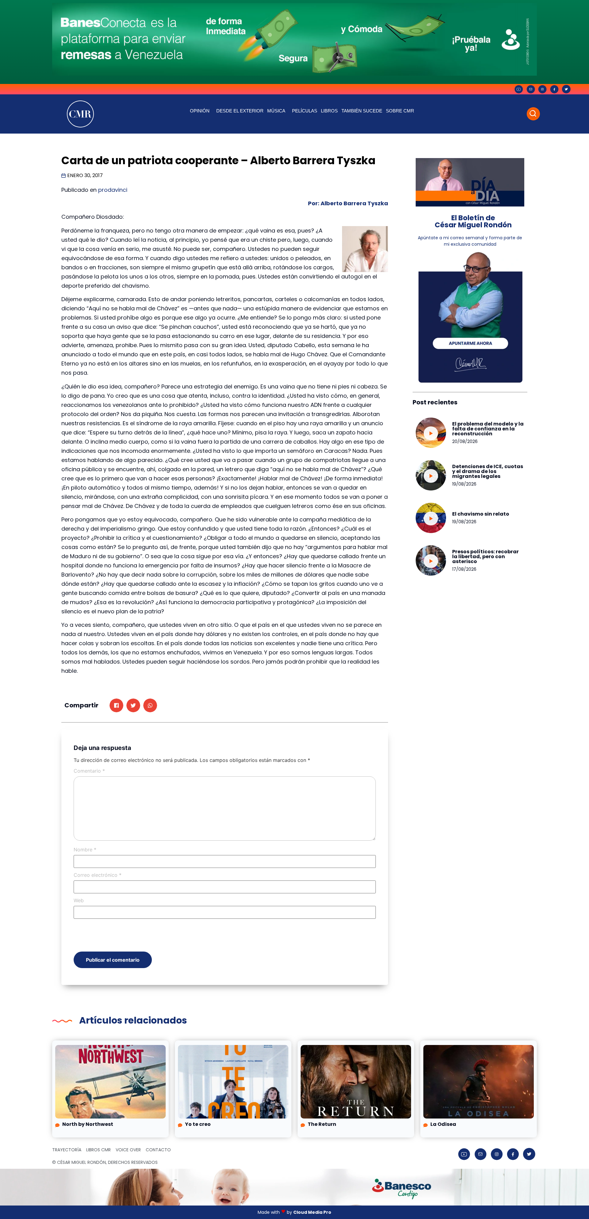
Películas (304, 110)
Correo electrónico (97, 875)
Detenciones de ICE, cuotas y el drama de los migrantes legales (487, 471)
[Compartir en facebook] (116, 705)
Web (79, 900)
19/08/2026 (464, 484)
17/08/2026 (464, 569)
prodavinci (112, 190)
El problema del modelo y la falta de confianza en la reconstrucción (488, 428)
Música (276, 110)
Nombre (85, 849)
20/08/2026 (465, 441)
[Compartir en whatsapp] (150, 705)
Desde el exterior (240, 110)
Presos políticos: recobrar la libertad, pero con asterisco (485, 556)
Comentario (89, 770)
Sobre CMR (400, 110)
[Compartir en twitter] (133, 705)
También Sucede (361, 110)
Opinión (200, 110)
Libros (329, 110)
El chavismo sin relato (480, 513)
